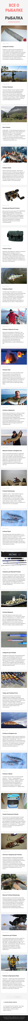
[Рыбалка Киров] (14, 518)
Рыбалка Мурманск (8, 612)
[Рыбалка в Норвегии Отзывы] (14, 316)
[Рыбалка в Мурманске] (14, 397)
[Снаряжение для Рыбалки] (14, 922)
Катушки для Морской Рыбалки (11, 208)
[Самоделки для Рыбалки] (14, 639)
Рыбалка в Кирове (7, 774)
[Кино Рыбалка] (14, 114)
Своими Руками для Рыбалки (10, 814)
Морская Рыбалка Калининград (11, 895)
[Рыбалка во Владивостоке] (14, 720)
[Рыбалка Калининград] (14, 477)
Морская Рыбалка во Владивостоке (12, 450)
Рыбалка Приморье (8, 87)
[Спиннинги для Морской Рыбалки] (14, 558)
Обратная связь (14, 1018)
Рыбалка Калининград (9, 491)
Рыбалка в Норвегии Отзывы (10, 329)
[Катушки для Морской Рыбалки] (14, 195)
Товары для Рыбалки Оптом (10, 693)
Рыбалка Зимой (7, 168)
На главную (21, 1018)
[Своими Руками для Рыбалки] (14, 801)
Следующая (17, 997)
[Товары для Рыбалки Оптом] (14, 679)
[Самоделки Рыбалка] (14, 33)
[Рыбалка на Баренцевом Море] (14, 962)
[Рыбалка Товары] (14, 235)
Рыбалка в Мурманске (9, 410)
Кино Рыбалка (6, 127)
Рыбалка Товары (7, 248)
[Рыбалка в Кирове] (14, 760)
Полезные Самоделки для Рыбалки (12, 854)
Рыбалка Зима (6, 370)
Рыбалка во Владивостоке (10, 733)
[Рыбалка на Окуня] (14, 275)
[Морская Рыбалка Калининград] (14, 881)
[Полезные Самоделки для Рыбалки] (14, 841)
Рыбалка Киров (7, 531)
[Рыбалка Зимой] (14, 154)
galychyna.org (9, 1007)
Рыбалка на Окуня (7, 289)
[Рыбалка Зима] (14, 356)
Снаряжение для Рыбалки (10, 935)
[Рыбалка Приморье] (14, 73)
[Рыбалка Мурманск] (14, 599)
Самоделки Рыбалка (8, 46)
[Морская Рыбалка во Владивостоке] (14, 437)
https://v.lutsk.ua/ (7, 1010)
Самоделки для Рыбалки (9, 652)
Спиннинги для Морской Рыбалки (12, 572)
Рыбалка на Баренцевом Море (11, 976)
